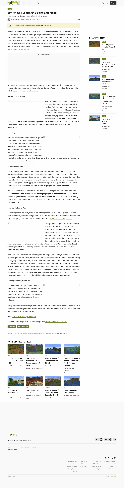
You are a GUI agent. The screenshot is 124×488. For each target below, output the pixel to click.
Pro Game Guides (72, 461)
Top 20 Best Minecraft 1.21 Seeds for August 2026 (33, 361)
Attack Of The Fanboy (110, 461)
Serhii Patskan (12, 366)
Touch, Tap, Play (72, 469)
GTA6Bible (74, 471)
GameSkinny (83, 466)
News (25, 3)
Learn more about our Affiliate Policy (16, 335)
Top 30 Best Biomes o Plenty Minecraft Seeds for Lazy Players (72, 361)
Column (52, 3)
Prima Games (73, 464)
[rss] (97, 439)
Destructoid (113, 464)
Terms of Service (24, 447)
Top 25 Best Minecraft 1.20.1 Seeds (14, 392)
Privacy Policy (36, 447)
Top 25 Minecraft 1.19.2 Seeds (70, 391)
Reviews (32, 3)
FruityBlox (98, 469)
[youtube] (115, 439)
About (9, 447)
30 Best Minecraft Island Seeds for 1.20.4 (52, 360)
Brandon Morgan (69, 368)
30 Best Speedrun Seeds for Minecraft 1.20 (15, 360)
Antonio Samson (50, 398)
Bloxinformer (112, 469)
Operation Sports (96, 466)
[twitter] (106, 439)
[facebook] (110, 439)
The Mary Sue (112, 466)
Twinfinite (84, 461)
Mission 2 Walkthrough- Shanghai (24, 317)
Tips (38, 3)
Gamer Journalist (72, 466)
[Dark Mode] (107, 3)
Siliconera (84, 464)
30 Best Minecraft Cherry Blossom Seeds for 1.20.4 (52, 392)
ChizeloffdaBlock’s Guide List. (56, 322)
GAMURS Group (112, 476)
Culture (44, 3)
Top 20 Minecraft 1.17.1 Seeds (33, 391)
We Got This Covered (95, 464)
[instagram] (101, 439)
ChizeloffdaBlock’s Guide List (18, 49)
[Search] (103, 3)
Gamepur (98, 461)
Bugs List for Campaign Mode (61, 218)
